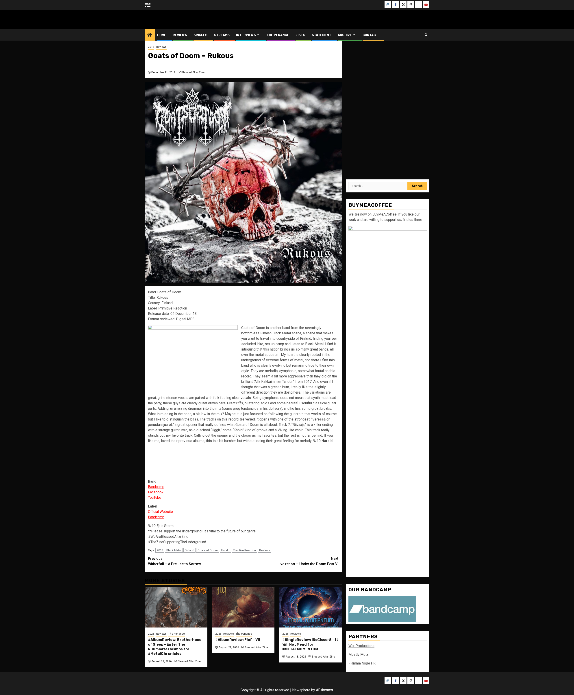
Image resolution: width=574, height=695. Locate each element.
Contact (370, 35)
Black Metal (173, 550)
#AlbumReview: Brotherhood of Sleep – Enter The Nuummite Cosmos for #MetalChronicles (175, 647)
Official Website (160, 512)
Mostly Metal (358, 654)
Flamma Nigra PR (362, 663)
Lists (300, 35)
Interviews (246, 35)
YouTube (154, 497)
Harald (225, 550)
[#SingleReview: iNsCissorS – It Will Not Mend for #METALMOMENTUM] (310, 607)
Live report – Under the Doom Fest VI (308, 561)
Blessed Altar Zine (174, 19)
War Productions (361, 646)
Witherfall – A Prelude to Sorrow (174, 561)
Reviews (180, 35)
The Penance (278, 35)
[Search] (426, 35)
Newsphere (301, 690)
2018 (151, 46)
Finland (189, 550)
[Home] (149, 35)
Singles (200, 35)
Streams (222, 35)
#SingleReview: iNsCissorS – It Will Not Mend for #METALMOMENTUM (310, 644)
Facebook (155, 492)
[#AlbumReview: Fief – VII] (243, 607)
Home (161, 35)
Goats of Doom (208, 550)
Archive (345, 35)
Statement (321, 35)
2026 (151, 633)
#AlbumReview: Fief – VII (237, 640)
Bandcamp (156, 487)
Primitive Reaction (244, 550)
